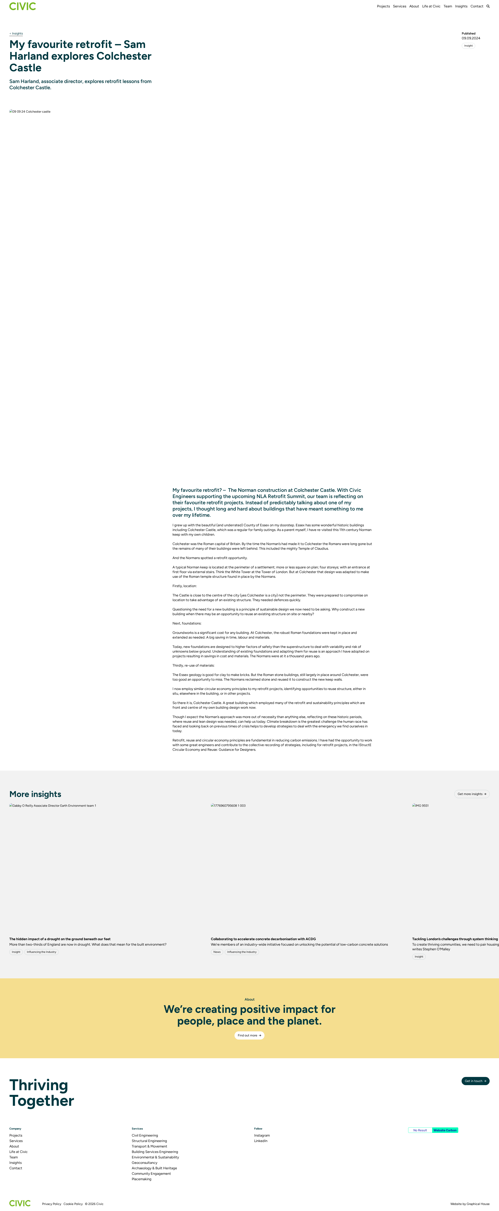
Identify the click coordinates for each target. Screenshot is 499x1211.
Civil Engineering (145, 1135)
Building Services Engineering (155, 1152)
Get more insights (470, 794)
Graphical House (478, 1204)
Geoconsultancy (144, 1163)
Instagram (262, 1135)
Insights (461, 6)
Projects (383, 6)
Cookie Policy (73, 1204)
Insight (468, 45)
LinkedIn (260, 1141)
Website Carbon (445, 1130)
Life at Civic (431, 6)
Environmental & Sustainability (155, 1157)
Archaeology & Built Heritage (154, 1168)
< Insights (16, 33)
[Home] (22, 6)
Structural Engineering (149, 1141)
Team (448, 6)
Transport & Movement (149, 1146)
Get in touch (473, 1081)
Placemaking (141, 1179)
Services (399, 6)
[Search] (488, 6)
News (217, 952)
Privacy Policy (51, 1204)
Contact (477, 6)
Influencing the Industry (41, 952)
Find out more (247, 1035)
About (414, 6)
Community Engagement (151, 1173)
